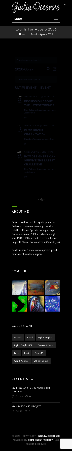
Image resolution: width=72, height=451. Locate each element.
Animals (18, 337)
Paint (26, 353)
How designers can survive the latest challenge (40, 160)
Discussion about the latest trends (39, 103)
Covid (30, 337)
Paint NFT (39, 353)
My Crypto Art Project (27, 407)
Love (16, 353)
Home (22, 34)
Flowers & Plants (45, 345)
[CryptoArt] (36, 7)
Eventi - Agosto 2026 (42, 34)
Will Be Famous (41, 361)
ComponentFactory (40, 440)
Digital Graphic (45, 337)
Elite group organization (35, 132)
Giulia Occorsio (49, 436)
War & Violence (21, 361)
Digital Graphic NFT (23, 345)
